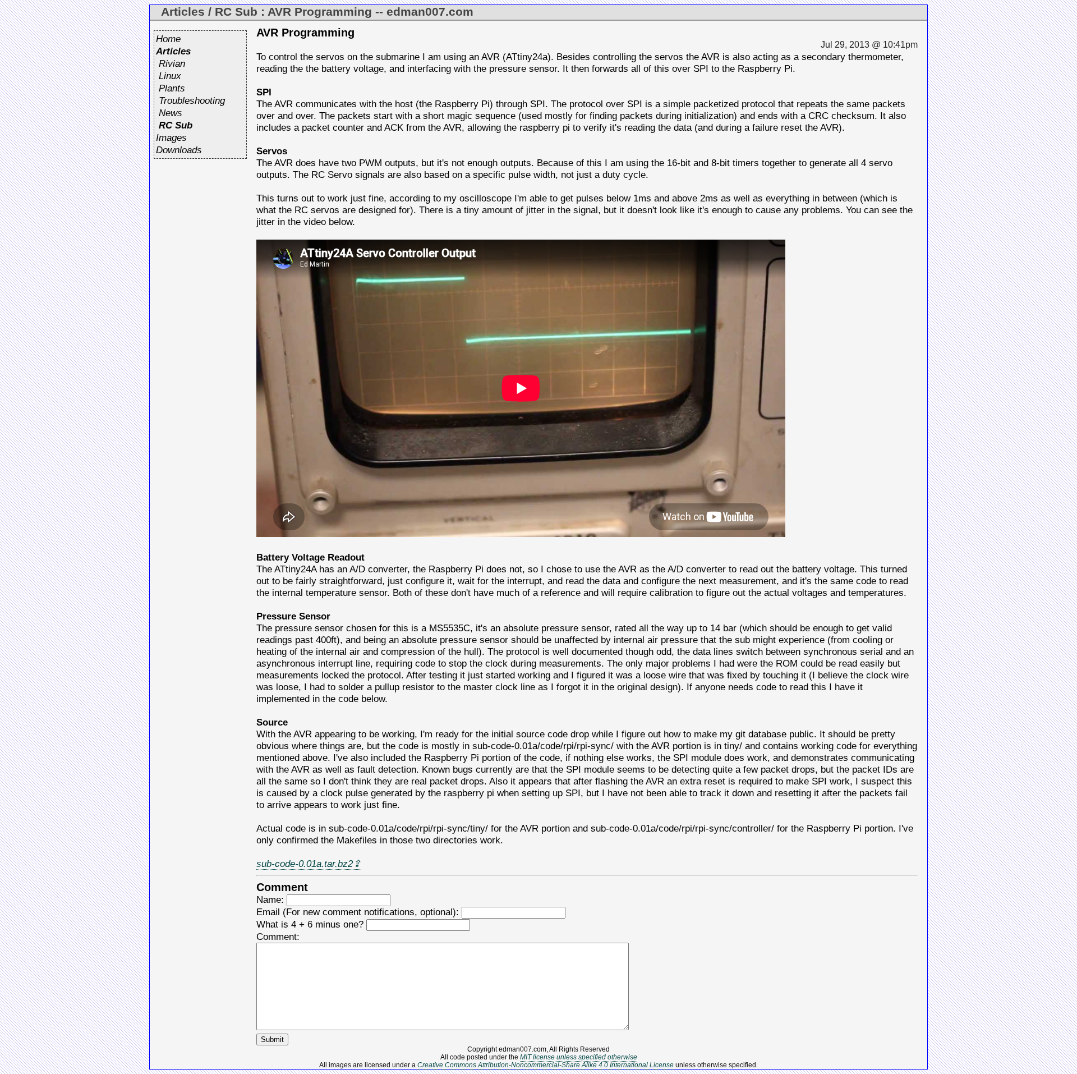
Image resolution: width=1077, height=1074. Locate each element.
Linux (170, 75)
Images (171, 137)
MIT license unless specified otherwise (578, 1057)
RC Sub (175, 125)
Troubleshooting (192, 100)
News (170, 112)
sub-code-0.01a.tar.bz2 (304, 863)
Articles (173, 51)
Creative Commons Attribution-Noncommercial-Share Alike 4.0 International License (545, 1065)
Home (168, 38)
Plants (172, 88)
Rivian (172, 63)
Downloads (179, 149)
